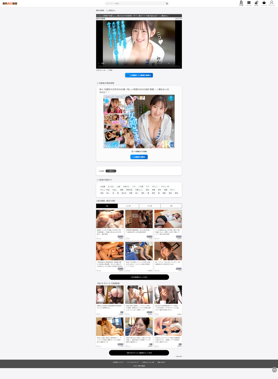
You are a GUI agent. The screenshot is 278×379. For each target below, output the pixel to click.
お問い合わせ (161, 362)
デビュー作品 (104, 190)
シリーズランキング (133, 362)
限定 (153, 193)
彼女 (147, 190)
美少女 (124, 193)
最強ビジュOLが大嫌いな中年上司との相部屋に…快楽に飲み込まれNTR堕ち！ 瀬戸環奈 (109, 232)
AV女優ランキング (118, 362)
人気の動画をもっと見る (139, 277)
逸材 (170, 193)
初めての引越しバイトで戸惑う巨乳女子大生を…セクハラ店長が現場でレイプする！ (138, 264)
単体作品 (129, 190)
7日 (107, 206)
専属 (153, 190)
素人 (136, 193)
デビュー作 (165, 186)
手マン (172, 190)
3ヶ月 (150, 206)
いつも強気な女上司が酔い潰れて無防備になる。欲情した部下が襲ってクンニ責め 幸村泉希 (167, 232)
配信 (176, 193)
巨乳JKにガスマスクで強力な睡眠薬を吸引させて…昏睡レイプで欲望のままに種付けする (167, 340)
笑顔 (130, 193)
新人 (107, 193)
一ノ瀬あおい (111, 171)
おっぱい (111, 186)
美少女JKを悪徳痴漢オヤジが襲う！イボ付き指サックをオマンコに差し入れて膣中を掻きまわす (167, 308)
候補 (121, 190)
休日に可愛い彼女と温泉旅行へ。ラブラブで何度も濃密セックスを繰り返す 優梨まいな (109, 340)
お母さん (126, 186)
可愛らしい (139, 190)
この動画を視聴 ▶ (139, 157)
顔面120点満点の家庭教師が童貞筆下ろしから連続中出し (109, 307)
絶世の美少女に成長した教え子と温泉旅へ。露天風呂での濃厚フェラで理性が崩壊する (138, 340)
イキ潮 (140, 186)
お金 (118, 186)
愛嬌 (165, 190)
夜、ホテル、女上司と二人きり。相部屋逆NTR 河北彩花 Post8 (167, 263)
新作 (159, 190)
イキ (133, 186)
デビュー (155, 186)
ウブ (147, 186)
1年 (171, 206)
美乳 (142, 193)
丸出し (115, 190)
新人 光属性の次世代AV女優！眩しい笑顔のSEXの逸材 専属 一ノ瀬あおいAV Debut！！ (134, 91)
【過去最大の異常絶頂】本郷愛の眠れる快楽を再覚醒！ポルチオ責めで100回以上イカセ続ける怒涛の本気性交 (109, 264)
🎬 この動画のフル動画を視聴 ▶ (139, 75)
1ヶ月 (128, 206)
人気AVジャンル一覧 (148, 362)
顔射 (164, 193)
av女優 (102, 186)
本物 (101, 193)
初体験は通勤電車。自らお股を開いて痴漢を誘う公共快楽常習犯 (138, 231)
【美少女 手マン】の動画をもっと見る (139, 353)
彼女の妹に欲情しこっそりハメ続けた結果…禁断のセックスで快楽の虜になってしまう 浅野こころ (138, 308)
